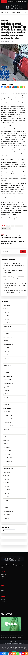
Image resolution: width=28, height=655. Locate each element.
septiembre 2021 (8, 511)
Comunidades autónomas (5, 581)
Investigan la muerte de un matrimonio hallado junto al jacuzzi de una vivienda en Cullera (14, 285)
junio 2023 (6, 436)
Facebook (3, 599)
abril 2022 (6, 486)
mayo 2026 (6, 316)
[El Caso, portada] (14, 6)
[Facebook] (2, 87)
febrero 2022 (7, 493)
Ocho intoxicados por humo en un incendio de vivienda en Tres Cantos (17, 1)
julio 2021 (6, 518)
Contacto (2, 576)
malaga (12, 225)
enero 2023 (6, 454)
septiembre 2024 (8, 383)
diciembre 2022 (7, 458)
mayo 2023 (6, 440)
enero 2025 (6, 369)
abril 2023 (6, 443)
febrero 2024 (7, 408)
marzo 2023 (6, 447)
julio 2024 (6, 390)
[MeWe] (15, 87)
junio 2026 (6, 312)
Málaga (13, 12)
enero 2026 (6, 330)
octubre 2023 (7, 422)
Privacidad (3, 588)
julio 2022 (6, 475)
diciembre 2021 (7, 500)
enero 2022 (6, 497)
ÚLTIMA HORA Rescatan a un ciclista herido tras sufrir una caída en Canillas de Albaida (13, 236)
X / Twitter (3, 601)
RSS (1, 592)
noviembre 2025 (7, 337)
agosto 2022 (6, 472)
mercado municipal (19, 225)
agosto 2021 (6, 515)
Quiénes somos (4, 574)
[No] (26, 650)
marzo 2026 (6, 323)
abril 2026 (6, 319)
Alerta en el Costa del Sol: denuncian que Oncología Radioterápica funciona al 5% (14, 278)
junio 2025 (6, 351)
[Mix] (18, 87)
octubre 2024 (7, 380)
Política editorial (4, 578)
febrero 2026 (7, 326)
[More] (23, 87)
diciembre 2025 (7, 333)
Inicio (2, 12)
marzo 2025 (6, 362)
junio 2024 (6, 394)
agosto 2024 (6, 387)
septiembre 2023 (8, 426)
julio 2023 (6, 433)
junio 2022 (6, 479)
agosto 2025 (6, 348)
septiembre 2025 (8, 344)
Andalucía (19, 12)
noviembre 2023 (7, 419)
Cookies (2, 590)
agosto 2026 (6, 305)
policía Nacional (4, 228)
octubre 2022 (7, 465)
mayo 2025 (6, 355)
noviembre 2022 (7, 461)
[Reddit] (7, 87)
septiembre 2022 (8, 468)
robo (9, 228)
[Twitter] (5, 87)
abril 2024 (6, 401)
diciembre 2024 (7, 372)
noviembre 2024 (7, 376)
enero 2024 (6, 412)
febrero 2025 (7, 365)
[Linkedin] (10, 87)
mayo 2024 (6, 397)
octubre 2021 (7, 507)
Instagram (3, 603)
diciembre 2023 (7, 415)
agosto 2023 (6, 429)
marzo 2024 (6, 404)
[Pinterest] (13, 87)
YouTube (2, 606)
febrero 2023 (7, 451)
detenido (8, 225)
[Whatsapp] (21, 87)
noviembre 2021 (7, 504)
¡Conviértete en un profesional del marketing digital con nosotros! (12, 241)
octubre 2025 (7, 340)
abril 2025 (6, 358)
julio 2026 (6, 308)
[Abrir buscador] (25, 12)
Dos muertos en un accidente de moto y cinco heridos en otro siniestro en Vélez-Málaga (14, 270)
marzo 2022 (6, 490)
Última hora (7, 12)
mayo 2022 (6, 483)
